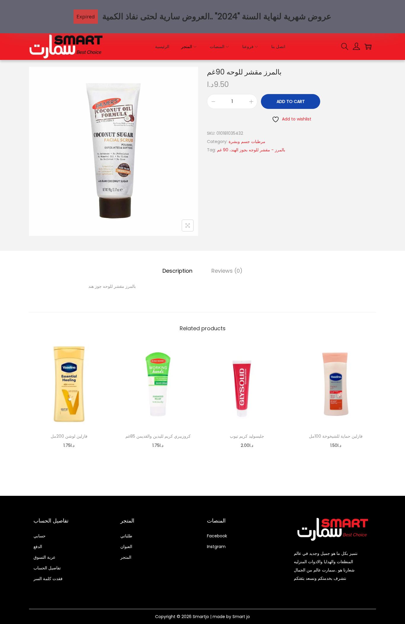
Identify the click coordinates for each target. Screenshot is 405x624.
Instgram (216, 547)
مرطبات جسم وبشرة (247, 142)
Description (177, 270)
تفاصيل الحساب (47, 568)
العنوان (126, 547)
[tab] (177, 271)
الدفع (38, 547)
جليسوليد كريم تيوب (247, 436)
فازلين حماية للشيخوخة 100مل (336, 436)
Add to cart (291, 101)
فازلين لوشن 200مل (69, 436)
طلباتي (126, 536)
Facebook (217, 536)
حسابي (40, 536)
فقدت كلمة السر (48, 579)
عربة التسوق (44, 557)
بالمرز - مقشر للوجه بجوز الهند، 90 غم (251, 150)
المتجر (125, 557)
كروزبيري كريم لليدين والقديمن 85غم (158, 436)
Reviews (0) (227, 270)
